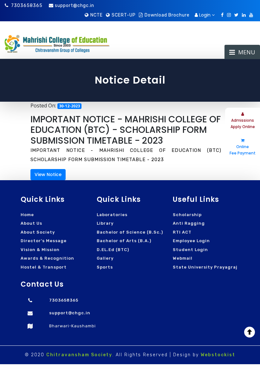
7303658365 (26, 5)
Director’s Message (44, 240)
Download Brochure (167, 15)
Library (105, 223)
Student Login (190, 249)
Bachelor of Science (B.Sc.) (130, 232)
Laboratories (112, 214)
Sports (105, 267)
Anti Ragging (189, 223)
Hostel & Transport (44, 267)
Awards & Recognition (47, 258)
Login (205, 15)
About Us (31, 223)
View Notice (48, 174)
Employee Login (191, 240)
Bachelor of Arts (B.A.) (124, 240)
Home (27, 214)
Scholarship (187, 214)
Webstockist (218, 355)
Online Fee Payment (243, 150)
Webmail (182, 258)
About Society (38, 232)
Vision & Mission (40, 249)
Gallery (105, 258)
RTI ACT (182, 232)
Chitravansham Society (79, 355)
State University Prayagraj (205, 267)
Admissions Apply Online (243, 123)
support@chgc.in (74, 5)
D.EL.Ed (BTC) (113, 249)
